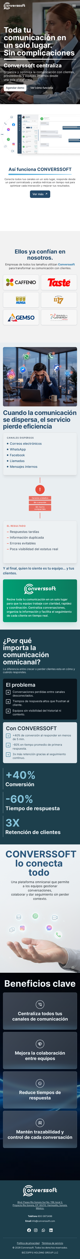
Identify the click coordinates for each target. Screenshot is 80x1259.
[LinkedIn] (51, 1230)
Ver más (40, 194)
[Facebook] (29, 1230)
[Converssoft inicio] (14, 6)
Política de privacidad (28, 1243)
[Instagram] (35, 1230)
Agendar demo (15, 87)
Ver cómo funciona (41, 87)
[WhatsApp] (43, 1230)
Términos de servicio (52, 1243)
